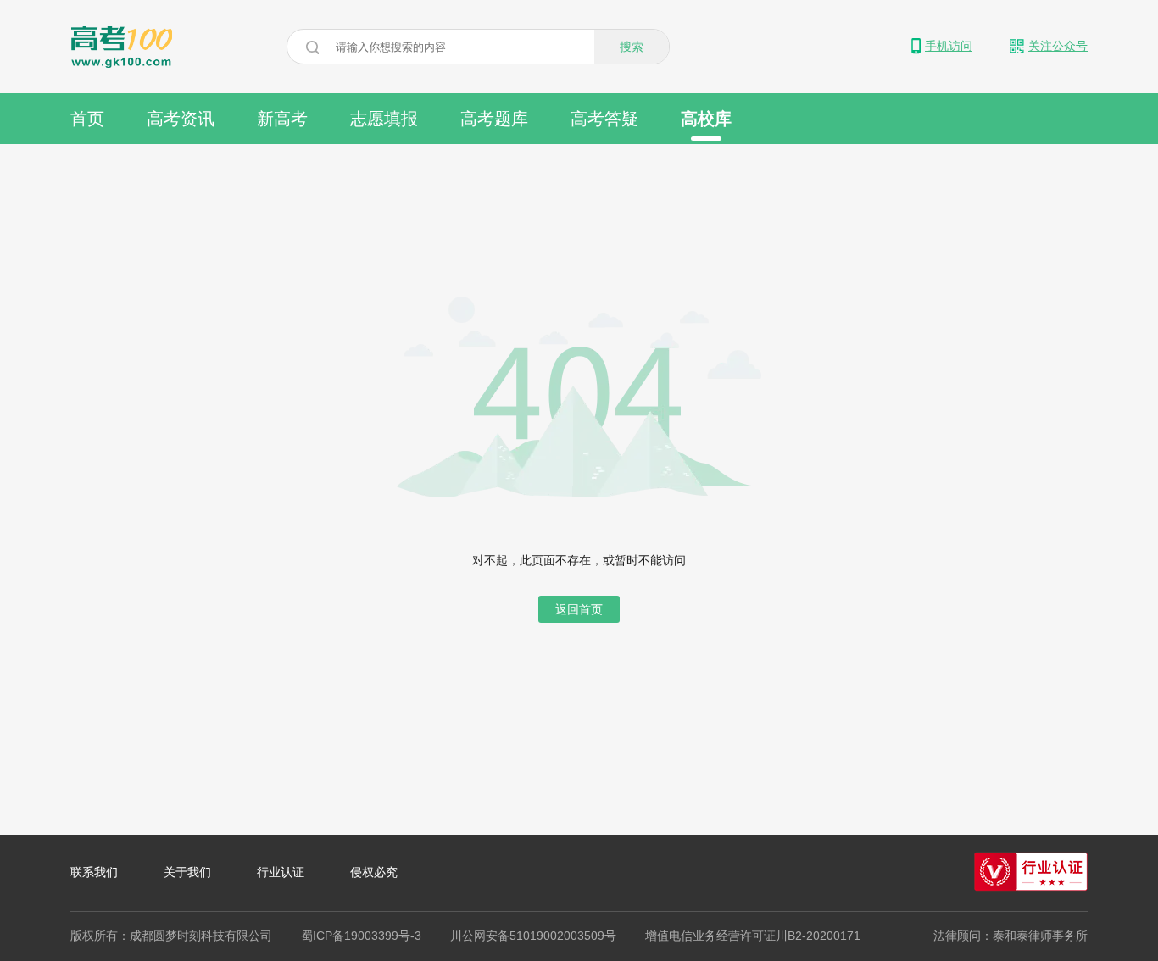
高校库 (706, 118)
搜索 (631, 46)
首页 (87, 118)
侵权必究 (374, 872)
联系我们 (94, 872)
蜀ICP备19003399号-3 (361, 935)
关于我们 (187, 872)
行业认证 (280, 872)
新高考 (282, 118)
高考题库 (494, 118)
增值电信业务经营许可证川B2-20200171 (752, 935)
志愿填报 (384, 118)
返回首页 (579, 609)
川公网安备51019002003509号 (533, 935)
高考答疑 (604, 118)
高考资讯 (180, 118)
